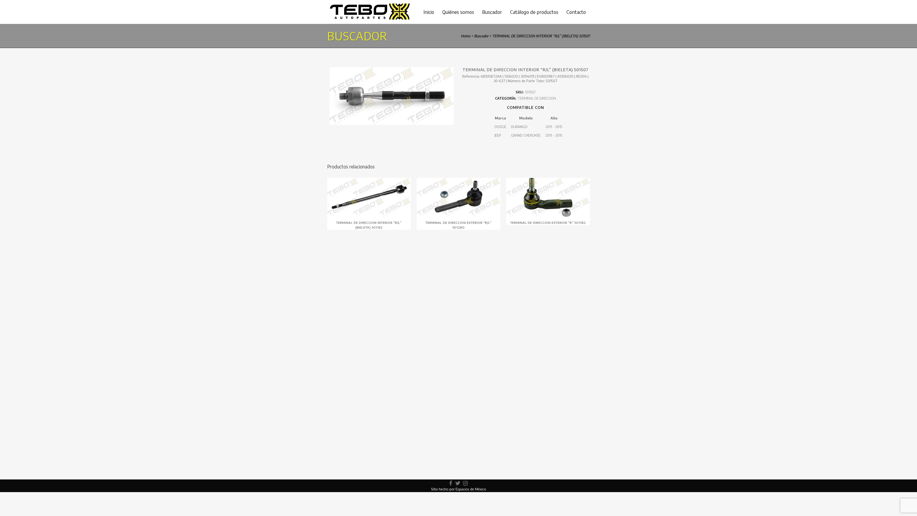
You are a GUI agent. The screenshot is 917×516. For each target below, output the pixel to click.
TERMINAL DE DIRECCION (537, 98)
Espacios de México (471, 489)
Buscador (481, 36)
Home (465, 36)
